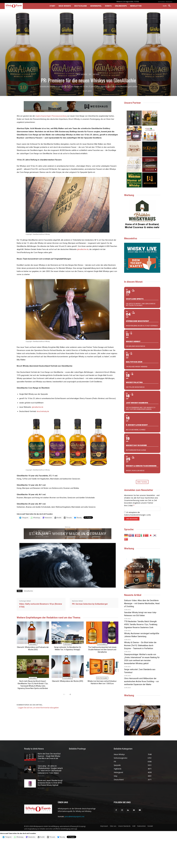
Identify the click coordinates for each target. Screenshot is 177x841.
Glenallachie (28, 591)
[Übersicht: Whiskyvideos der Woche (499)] (67, 666)
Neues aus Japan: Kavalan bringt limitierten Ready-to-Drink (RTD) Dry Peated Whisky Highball (50, 782)
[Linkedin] (128, 810)
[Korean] (155, 535)
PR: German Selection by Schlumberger (90, 604)
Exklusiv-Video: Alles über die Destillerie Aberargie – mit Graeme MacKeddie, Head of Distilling (142, 603)
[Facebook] (116, 810)
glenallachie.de (82, 249)
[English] (130, 535)
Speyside (96, 74)
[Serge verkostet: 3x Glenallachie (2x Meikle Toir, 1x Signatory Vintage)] (67, 633)
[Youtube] (140, 810)
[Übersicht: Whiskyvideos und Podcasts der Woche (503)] (33, 633)
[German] (126, 535)
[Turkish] (126, 539)
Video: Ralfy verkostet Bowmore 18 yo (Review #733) (40, 605)
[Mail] (134, 810)
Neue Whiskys (82, 74)
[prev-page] (64, 694)
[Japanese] (151, 535)
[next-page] (70, 694)
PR (90, 74)
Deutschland (102, 678)
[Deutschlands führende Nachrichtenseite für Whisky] (24, 6)
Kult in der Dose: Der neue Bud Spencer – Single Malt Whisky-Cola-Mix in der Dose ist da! (49, 756)
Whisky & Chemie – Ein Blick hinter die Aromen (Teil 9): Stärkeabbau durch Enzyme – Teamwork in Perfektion (140, 645)
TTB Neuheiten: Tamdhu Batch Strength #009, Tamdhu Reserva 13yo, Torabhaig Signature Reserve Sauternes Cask (140, 624)
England (33, 644)
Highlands (102, 644)
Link (148, 515)
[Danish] (138, 535)
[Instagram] (122, 810)
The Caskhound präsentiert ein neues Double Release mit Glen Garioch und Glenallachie (102, 649)
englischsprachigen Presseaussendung (51, 116)
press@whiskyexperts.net (74, 816)
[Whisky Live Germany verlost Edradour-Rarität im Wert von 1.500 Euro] (102, 666)
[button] (167, 6)
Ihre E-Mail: (129, 505)
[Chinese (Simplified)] (147, 535)
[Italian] (143, 535)
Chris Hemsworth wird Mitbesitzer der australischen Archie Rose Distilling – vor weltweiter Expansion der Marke (141, 681)
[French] (134, 535)
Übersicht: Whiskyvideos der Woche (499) (67, 681)
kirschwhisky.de (43, 411)
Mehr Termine (142, 482)
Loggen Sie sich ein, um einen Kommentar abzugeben (38, 708)
